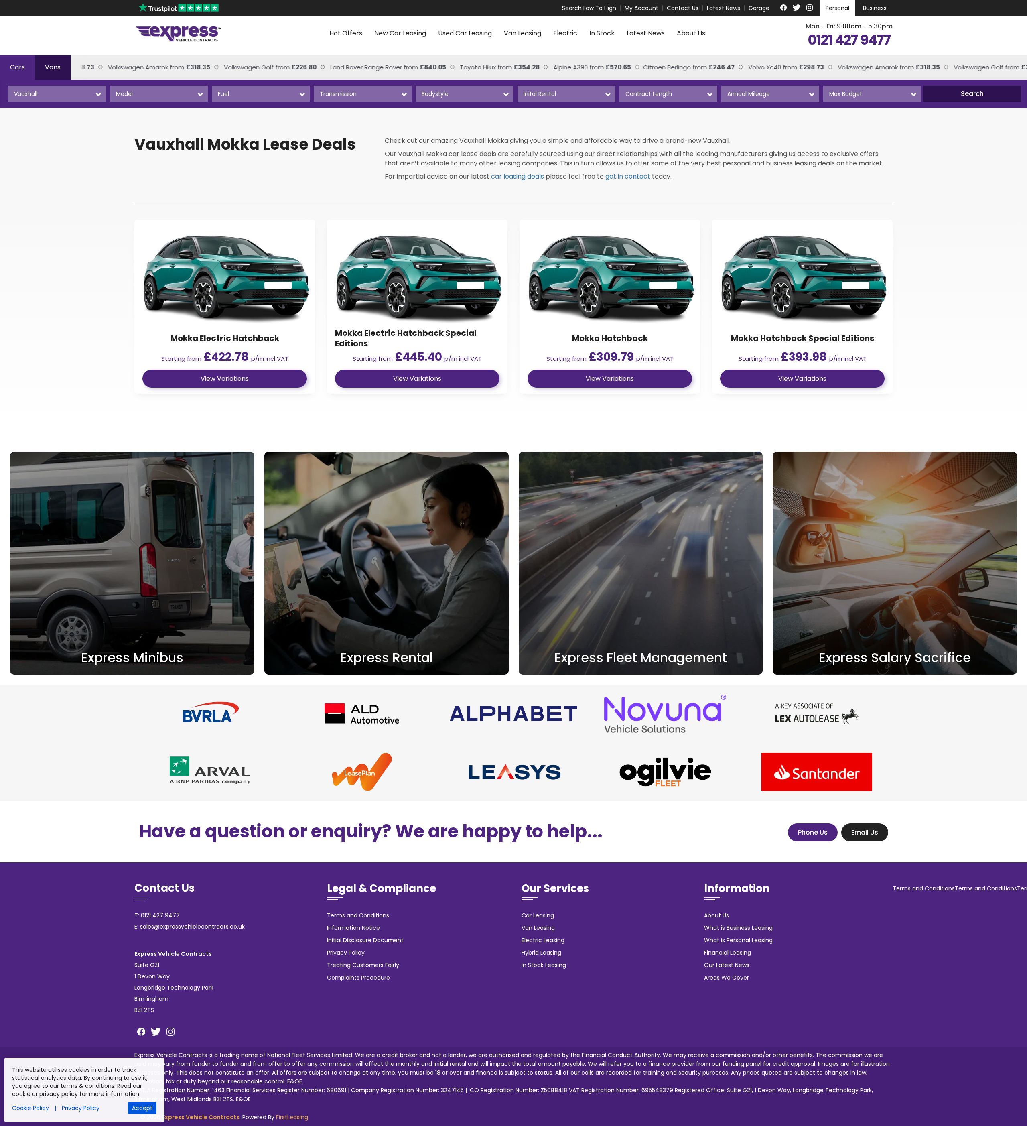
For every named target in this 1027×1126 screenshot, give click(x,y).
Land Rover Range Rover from (362, 67)
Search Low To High (589, 8)
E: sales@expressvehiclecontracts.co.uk (189, 927)
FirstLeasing (292, 1117)
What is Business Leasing (738, 928)
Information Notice (353, 928)
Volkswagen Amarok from (863, 67)
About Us (691, 33)
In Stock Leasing (544, 965)
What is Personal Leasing (738, 940)
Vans (53, 67)
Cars (17, 67)
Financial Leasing (727, 953)
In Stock (602, 33)
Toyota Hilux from (474, 67)
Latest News (723, 8)
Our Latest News (726, 965)
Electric (565, 33)
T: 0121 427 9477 (157, 915)
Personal (837, 8)
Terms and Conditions (358, 915)
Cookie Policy (30, 1108)
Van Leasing (522, 33)
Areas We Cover (726, 978)
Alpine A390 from (566, 67)
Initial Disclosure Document (365, 940)
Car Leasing (538, 915)
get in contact (627, 176)
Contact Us (682, 8)
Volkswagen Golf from (244, 67)
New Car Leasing (400, 33)
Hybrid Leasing (541, 953)
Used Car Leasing (465, 33)
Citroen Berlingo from (662, 67)
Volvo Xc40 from (760, 67)
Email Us (864, 832)
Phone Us (813, 832)
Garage (759, 8)
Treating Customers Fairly (363, 965)
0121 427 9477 (849, 40)
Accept (142, 1108)
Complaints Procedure (358, 978)
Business (875, 8)
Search (972, 93)
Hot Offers (345, 33)
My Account (641, 8)
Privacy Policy (346, 953)
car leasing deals (517, 176)
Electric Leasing (543, 940)
